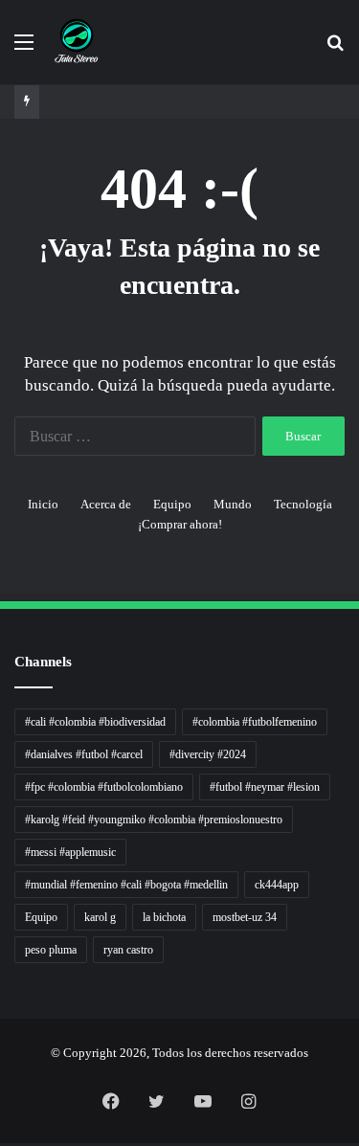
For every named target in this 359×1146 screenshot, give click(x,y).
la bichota (164, 917)
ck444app (277, 884)
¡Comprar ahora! (180, 524)
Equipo (172, 504)
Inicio (43, 504)
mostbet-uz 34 (245, 917)
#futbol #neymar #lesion (265, 787)
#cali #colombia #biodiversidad (95, 722)
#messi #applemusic (70, 852)
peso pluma (51, 949)
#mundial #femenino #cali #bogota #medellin (126, 884)
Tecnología (303, 504)
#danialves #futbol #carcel (84, 754)
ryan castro (128, 949)
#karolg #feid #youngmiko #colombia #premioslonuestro (153, 819)
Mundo (232, 504)
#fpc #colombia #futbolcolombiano (104, 787)
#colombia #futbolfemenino (254, 722)
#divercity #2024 (207, 754)
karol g (100, 917)
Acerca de (105, 504)
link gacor (3, 1143)
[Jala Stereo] (76, 42)
